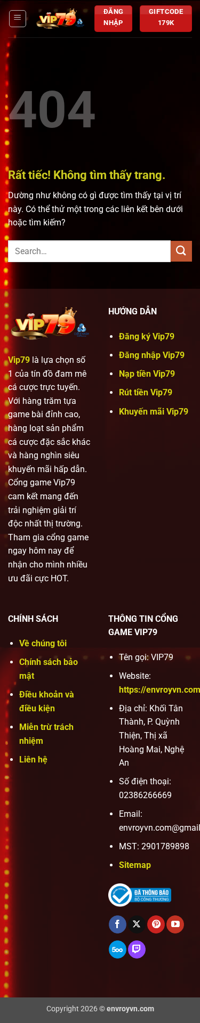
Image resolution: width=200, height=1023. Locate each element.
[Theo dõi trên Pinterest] (156, 924)
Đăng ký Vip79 (146, 336)
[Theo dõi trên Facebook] (117, 924)
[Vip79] (60, 18)
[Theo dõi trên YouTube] (175, 924)
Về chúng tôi (43, 643)
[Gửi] (181, 251)
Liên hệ (33, 759)
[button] (17, 18)
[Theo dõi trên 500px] (117, 949)
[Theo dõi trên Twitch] (137, 949)
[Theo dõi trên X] (137, 924)
